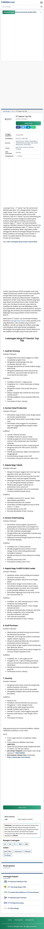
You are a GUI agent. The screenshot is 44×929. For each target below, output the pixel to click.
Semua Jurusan (20, 141)
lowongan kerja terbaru (18, 321)
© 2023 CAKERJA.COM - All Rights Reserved (22, 926)
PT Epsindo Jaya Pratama (17, 898)
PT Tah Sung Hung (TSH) (17, 887)
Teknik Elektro (33, 141)
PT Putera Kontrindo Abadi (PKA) (17, 12)
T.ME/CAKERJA (20, 753)
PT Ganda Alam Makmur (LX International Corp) (25, 892)
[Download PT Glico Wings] (5, 908)
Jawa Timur (19, 147)
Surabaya (18, 149)
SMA (23, 138)
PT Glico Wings (13, 908)
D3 (16, 138)
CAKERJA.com (8, 2)
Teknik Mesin (27, 144)
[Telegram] (28, 127)
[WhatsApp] (33, 127)
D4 (19, 138)
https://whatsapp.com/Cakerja (18, 757)
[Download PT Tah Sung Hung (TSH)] (5, 887)
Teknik (27, 141)
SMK (26, 138)
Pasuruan (25, 147)
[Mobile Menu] (41, 2)
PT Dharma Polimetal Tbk (17, 882)
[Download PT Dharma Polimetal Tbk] (5, 881)
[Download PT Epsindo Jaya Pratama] (5, 897)
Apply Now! (28, 123)
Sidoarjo (31, 147)
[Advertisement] (22, 37)
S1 (21, 138)
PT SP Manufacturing (16, 903)
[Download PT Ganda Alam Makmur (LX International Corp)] (5, 892)
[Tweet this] (23, 127)
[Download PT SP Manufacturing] (5, 903)
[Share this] (18, 127)
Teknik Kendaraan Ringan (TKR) (24, 143)
